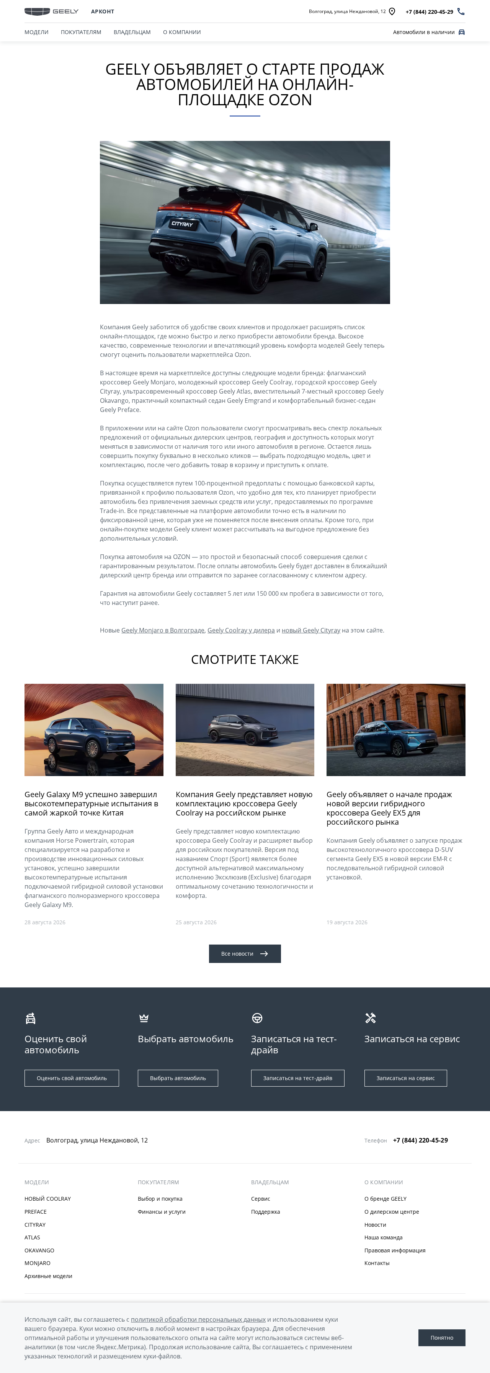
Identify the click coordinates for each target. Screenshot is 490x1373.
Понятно (442, 1337)
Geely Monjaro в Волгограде (162, 630)
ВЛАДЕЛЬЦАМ (132, 32)
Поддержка (265, 1211)
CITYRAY (35, 1224)
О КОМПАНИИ (182, 32)
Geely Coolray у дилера (241, 630)
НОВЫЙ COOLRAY (47, 1198)
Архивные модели (48, 1276)
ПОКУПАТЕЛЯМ (81, 32)
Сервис (260, 1198)
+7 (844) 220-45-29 (420, 1140)
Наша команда (383, 1237)
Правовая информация (395, 1250)
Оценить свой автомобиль (72, 1078)
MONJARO (37, 1263)
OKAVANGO (39, 1250)
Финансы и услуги (162, 1211)
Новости (375, 1224)
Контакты (377, 1263)
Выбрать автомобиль (178, 1078)
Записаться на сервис (406, 1078)
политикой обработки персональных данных (198, 1319)
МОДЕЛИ (36, 32)
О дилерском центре (391, 1211)
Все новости (237, 953)
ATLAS (32, 1237)
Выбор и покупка (160, 1198)
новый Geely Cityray (311, 630)
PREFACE (35, 1211)
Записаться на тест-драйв (297, 1078)
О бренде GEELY (385, 1198)
